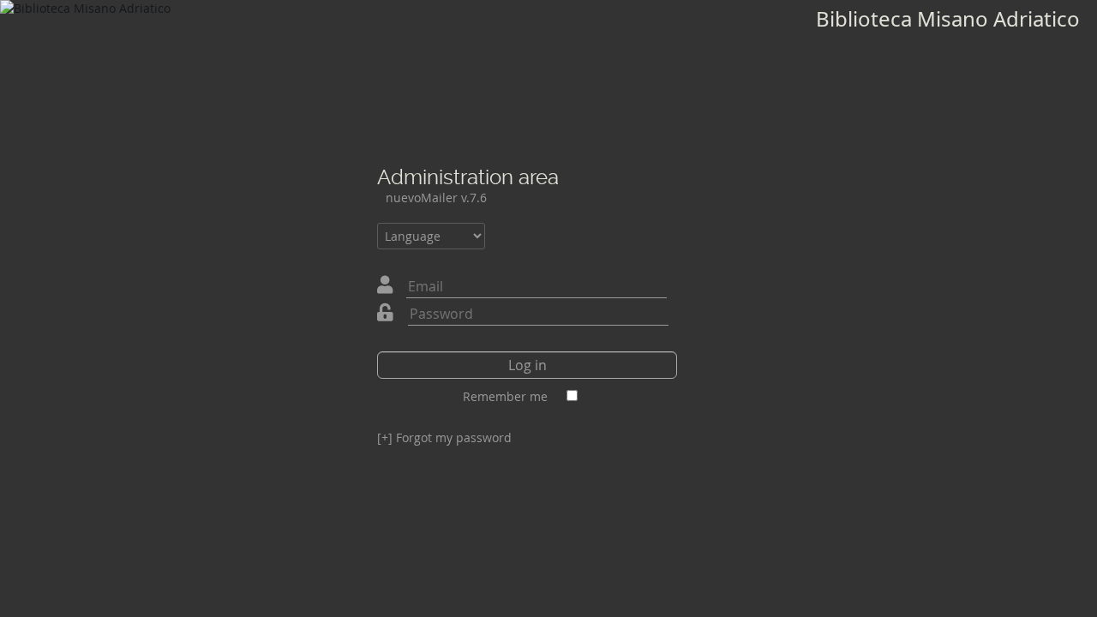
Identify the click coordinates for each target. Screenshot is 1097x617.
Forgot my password (444, 437)
